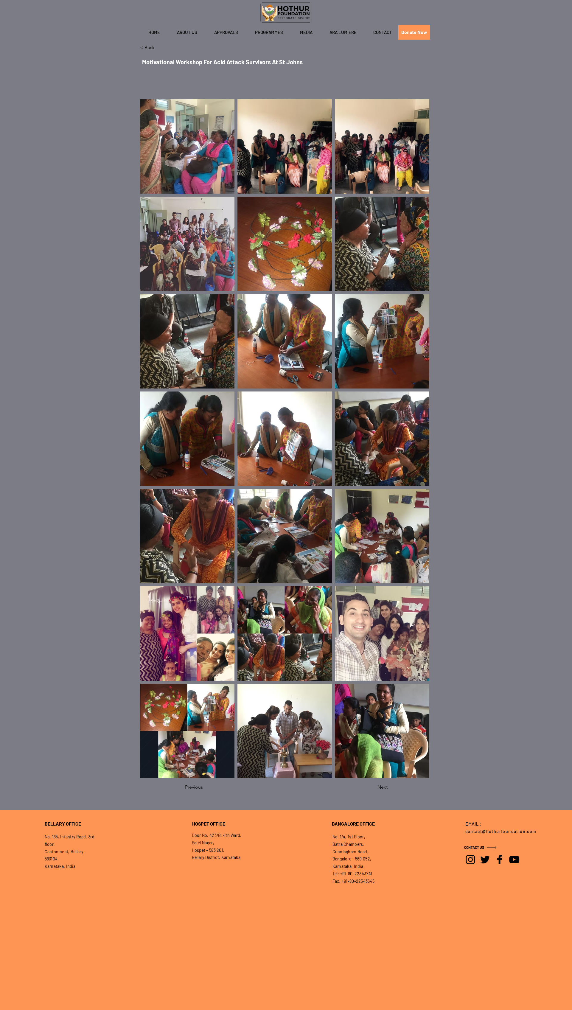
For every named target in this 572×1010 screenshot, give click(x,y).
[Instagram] (470, 859)
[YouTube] (514, 859)
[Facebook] (499, 859)
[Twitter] (485, 859)
